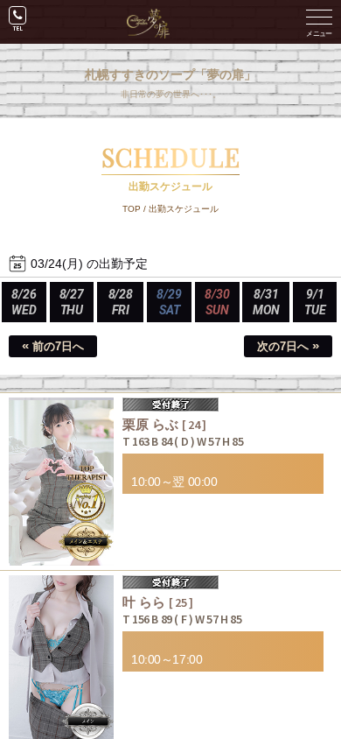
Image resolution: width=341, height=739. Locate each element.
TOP (131, 209)
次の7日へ (288, 345)
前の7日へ (53, 345)
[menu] (319, 22)
